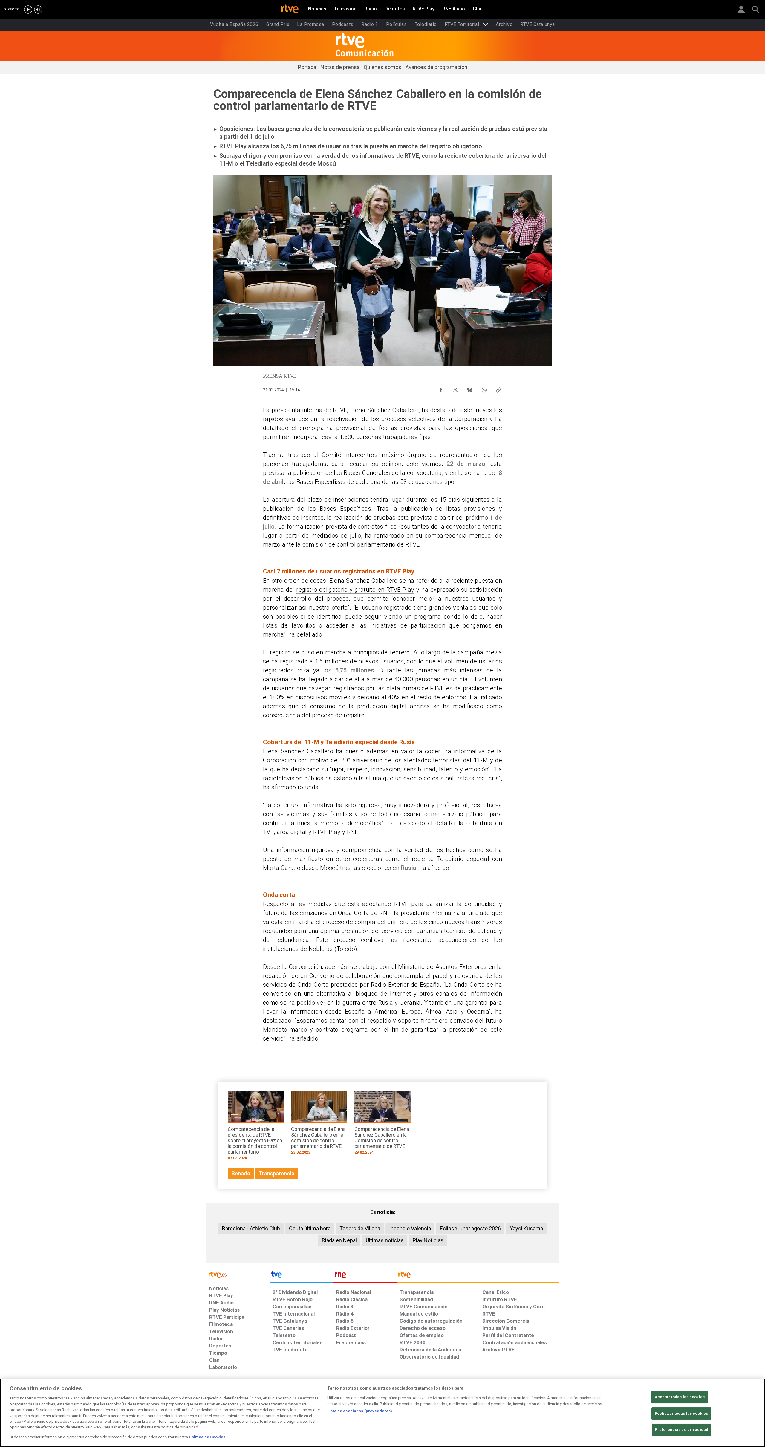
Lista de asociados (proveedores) (359, 1411)
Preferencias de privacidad (681, 1430)
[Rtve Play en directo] (28, 10)
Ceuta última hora (310, 1228)
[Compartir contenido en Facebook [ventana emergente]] (441, 388)
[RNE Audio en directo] (38, 10)
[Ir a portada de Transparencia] (478, 1276)
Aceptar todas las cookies (680, 1397)
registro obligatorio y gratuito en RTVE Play (355, 589)
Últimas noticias (385, 1240)
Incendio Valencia (410, 1228)
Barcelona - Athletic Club (251, 1228)
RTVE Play (233, 146)
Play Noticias (428, 1240)
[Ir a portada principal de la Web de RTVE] (238, 1274)
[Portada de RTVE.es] (290, 9)
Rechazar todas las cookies (681, 1413)
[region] (382, 1413)
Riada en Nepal (339, 1240)
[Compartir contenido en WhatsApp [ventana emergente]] (484, 388)
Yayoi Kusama (526, 1228)
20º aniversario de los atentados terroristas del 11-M (414, 760)
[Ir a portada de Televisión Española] (301, 1276)
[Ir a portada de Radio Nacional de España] (365, 1276)
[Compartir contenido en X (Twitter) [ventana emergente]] (455, 388)
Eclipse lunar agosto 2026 (470, 1228)
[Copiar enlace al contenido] (498, 388)
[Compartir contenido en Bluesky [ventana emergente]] (470, 388)
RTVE (340, 410)
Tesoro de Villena (359, 1228)
